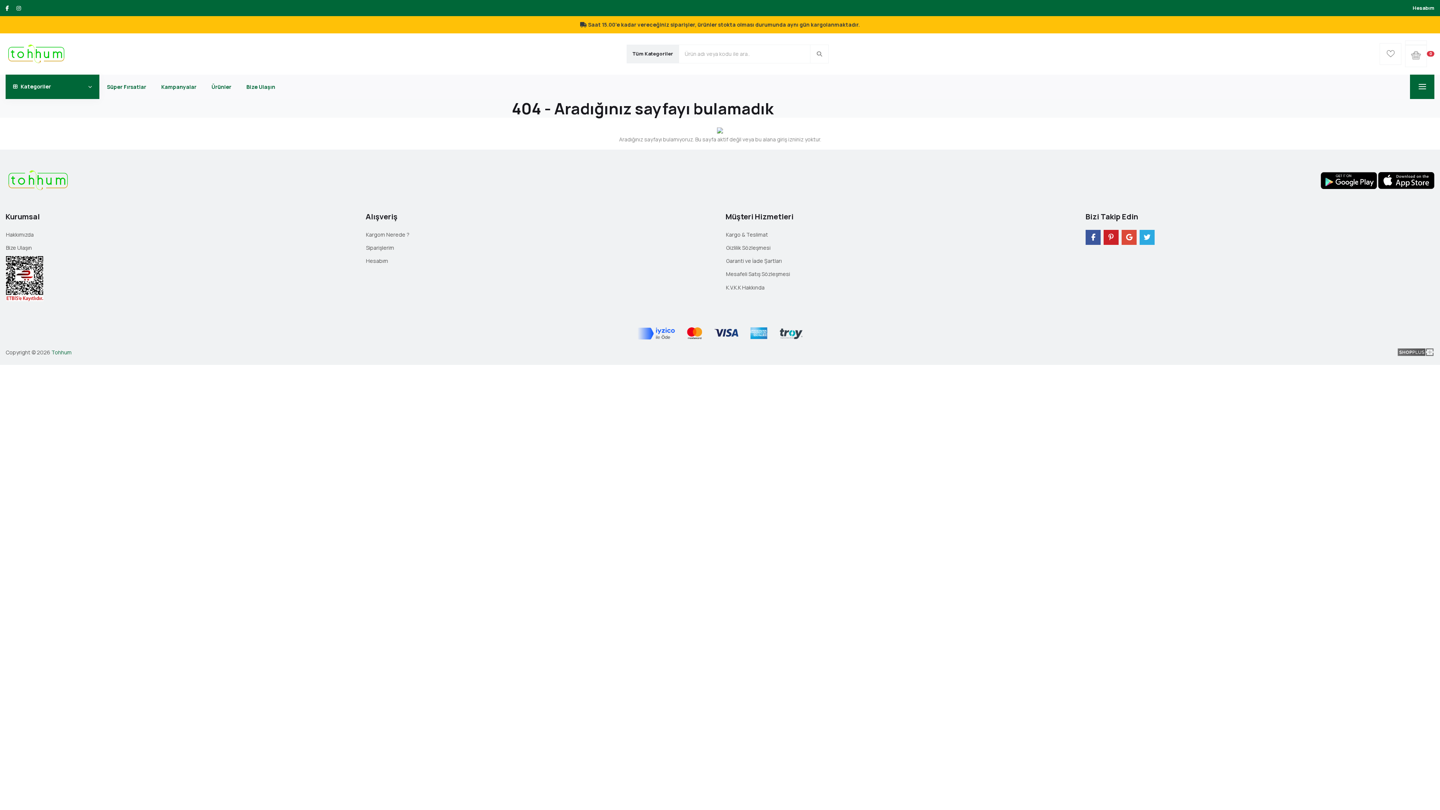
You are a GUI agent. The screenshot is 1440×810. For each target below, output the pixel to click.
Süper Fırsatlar (126, 86)
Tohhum (61, 352)
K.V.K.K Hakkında (745, 287)
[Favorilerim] (1390, 54)
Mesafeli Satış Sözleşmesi (758, 274)
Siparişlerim (380, 247)
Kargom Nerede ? (388, 234)
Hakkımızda (20, 234)
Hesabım (1423, 7)
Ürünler (221, 86)
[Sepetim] (1416, 42)
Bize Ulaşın (260, 86)
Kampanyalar (178, 86)
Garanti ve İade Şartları (754, 260)
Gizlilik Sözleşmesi (748, 247)
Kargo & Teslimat (747, 234)
